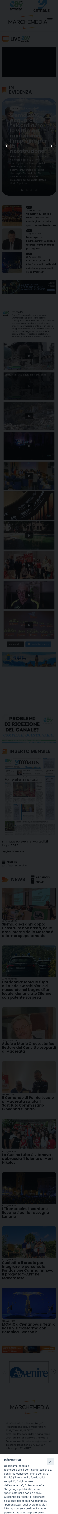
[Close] (50, 1461)
